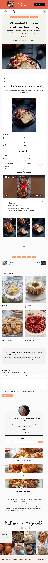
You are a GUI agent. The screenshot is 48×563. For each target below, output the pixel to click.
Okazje (27, 17)
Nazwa (5, 376)
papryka (31, 506)
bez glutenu (11, 499)
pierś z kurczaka (39, 506)
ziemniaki (17, 510)
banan (6, 499)
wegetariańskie (7, 510)
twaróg (40, 508)
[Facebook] (14, 257)
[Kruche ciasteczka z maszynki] (12, 323)
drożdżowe (30, 249)
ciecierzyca (12, 501)
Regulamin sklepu (40, 559)
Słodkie (13, 17)
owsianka (26, 506)
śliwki (37, 249)
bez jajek (17, 499)
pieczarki (34, 506)
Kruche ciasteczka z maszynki (8, 338)
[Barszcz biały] (12, 289)
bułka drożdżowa (13, 249)
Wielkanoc (13, 510)
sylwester (31, 508)
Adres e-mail (28, 376)
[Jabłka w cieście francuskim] (24, 449)
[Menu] (44, 11)
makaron (21, 504)
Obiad (6, 464)
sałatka (19, 508)
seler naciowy (24, 508)
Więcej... (24, 429)
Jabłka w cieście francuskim (24, 460)
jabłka (6, 504)
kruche (18, 504)
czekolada (24, 502)
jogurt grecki (14, 504)
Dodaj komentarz (7, 380)
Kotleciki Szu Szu (24, 476)
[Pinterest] (24, 257)
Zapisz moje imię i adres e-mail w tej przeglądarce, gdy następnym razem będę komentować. (19, 391)
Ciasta (17, 17)
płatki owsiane (13, 508)
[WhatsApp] (29, 257)
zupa (20, 510)
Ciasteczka (7, 449)
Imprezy (22, 17)
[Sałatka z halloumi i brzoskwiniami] (24, 480)
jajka (8, 504)
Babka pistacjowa (28, 305)
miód (5, 506)
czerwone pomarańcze (30, 501)
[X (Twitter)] (19, 257)
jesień (11, 504)
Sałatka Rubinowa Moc (29, 338)
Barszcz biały (5, 305)
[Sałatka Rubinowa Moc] (35, 323)
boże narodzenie (28, 499)
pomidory (7, 508)
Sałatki (6, 480)
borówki (21, 499)
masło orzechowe (38, 504)
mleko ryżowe (19, 506)
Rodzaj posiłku (33, 17)
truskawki (35, 508)
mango (29, 503)
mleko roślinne (11, 506)
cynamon (19, 501)
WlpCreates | (25, 559)
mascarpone (32, 504)
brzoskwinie (35, 499)
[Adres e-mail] (34, 257)
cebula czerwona (7, 501)
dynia (39, 501)
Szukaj (40, 442)
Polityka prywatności (32, 559)
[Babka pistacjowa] (35, 289)
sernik (27, 508)
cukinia (15, 502)
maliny (25, 504)
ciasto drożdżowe (22, 249)
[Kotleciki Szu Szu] (24, 464)
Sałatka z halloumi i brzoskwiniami (24, 491)
